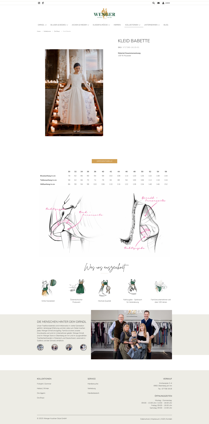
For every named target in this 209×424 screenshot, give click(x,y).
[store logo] (104, 13)
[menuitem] (166, 25)
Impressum (155, 419)
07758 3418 (167, 389)
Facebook (43, 3)
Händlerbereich (93, 393)
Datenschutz (145, 419)
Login (167, 3)
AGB (163, 419)
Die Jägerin (41, 393)
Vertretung (92, 388)
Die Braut (40, 398)
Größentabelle (104, 161)
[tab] (104, 159)
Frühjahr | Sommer (44, 384)
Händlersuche (93, 384)
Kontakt (158, 3)
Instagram (39, 3)
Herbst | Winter (43, 388)
